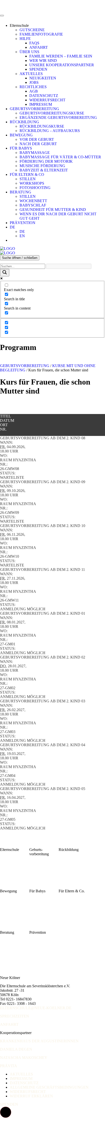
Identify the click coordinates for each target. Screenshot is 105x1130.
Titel (5, 416)
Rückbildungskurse (42, 126)
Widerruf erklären (31, 1096)
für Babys (21, 148)
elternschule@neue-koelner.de (36, 1008)
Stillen (28, 179)
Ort (4, 425)
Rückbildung (24, 122)
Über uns (29, 52)
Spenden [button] (9, 1104)
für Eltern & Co (27, 174)
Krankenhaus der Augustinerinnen (39, 1041)
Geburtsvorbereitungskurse (52, 113)
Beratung (20, 192)
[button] (5, 1112)
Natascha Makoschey (23, 1057)
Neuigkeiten (42, 78)
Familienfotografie (41, 34)
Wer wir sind (43, 60)
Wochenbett (33, 201)
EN (22, 236)
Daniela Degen (16, 1049)
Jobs (34, 82)
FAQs (34, 43)
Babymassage (35, 153)
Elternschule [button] (19, 25)
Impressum (40, 104)
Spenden (38, 69)
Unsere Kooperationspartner (61, 65)
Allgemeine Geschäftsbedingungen (49, 1087)
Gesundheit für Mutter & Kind (53, 209)
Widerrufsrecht (47, 100)
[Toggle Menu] (2, 15)
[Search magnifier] (4, 272)
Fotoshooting (35, 188)
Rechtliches (33, 87)
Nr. (3, 429)
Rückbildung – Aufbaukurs (50, 131)
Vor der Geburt (37, 139)
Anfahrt (38, 47)
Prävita (8, 1066)
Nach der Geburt (38, 144)
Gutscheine (32, 30)
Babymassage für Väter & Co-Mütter (60, 157)
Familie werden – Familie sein (60, 56)
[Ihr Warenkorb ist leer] (15, 240)
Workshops (32, 183)
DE (12, 227)
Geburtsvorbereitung (34, 109)
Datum (7, 420)
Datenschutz (43, 96)
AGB (33, 91)
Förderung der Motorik (46, 161)
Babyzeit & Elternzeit (44, 170)
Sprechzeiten (14, 1016)
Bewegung (21, 135)
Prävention (22, 223)
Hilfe (25, 39)
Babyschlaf (33, 205)
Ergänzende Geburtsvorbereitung (58, 117)
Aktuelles (31, 74)
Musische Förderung (42, 166)
